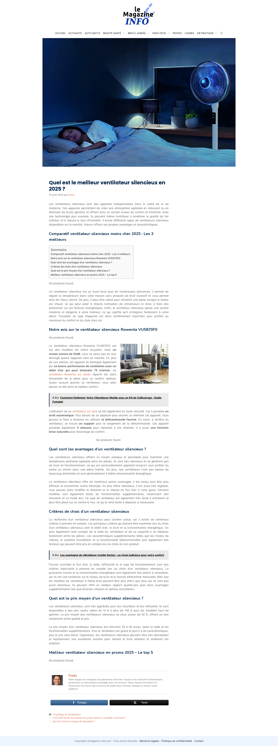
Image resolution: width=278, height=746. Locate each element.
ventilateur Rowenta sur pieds (70, 374)
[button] (221, 33)
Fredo (73, 675)
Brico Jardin (136, 33)
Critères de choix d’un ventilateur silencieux (76, 266)
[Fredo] (57, 685)
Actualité (75, 33)
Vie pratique (205, 33)
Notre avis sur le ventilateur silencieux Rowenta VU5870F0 (85, 258)
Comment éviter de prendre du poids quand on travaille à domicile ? (89, 717)
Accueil (60, 33)
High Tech (159, 33)
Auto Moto (92, 33)
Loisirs (189, 33)
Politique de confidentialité (177, 740)
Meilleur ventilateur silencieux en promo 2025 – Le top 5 (84, 274)
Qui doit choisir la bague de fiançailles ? (74, 721)
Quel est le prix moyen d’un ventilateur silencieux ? (80, 270)
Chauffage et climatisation (67, 714)
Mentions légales (149, 740)
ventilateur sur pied (84, 411)
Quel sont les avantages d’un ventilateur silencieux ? (81, 262)
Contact (199, 740)
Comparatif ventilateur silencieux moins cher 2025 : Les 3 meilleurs (90, 254)
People (177, 33)
